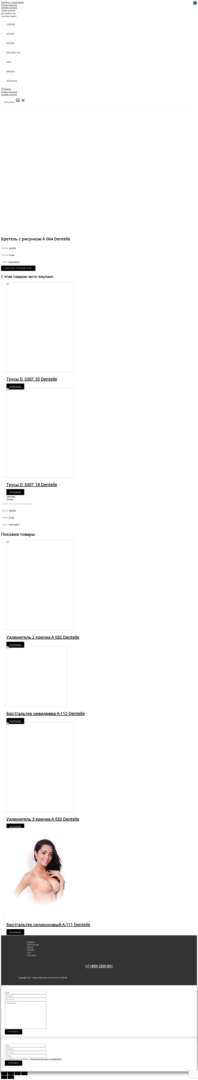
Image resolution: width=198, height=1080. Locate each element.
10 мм (11, 255)
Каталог (10, 33)
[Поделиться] (11, 1073)
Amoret (30, 947)
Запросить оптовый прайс (18, 268)
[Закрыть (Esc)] (4, 1073)
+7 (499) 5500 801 (99, 966)
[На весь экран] (18, 1073)
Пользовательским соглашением (45, 1059)
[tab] (87, 496)
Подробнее (15, 386)
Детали (9, 499)
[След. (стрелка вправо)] (11, 1077)
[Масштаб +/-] (24, 1073)
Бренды (10, 43)
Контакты (11, 80)
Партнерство (13, 52)
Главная (10, 24)
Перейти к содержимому (12, 2)
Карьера (10, 71)
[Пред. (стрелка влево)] (4, 1077)
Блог (8, 62)
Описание (10, 496)
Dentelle (12, 248)
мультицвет (14, 262)
